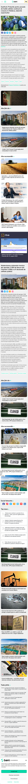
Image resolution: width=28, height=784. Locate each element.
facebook (3, 504)
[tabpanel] (14, 247)
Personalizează (14, 778)
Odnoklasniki (13, 33)
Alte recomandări (7, 156)
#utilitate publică (13, 373)
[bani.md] (15, 2)
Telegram (10, 33)
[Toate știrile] (5, 1)
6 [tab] (17, 261)
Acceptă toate (14, 771)
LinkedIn (5, 33)
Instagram (7, 504)
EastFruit (3, 46)
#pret (21, 81)
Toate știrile (5, 685)
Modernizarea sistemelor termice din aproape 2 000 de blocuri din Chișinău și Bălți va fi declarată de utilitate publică (13, 268)
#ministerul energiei (22, 373)
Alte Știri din (5, 108)
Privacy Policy (16, 781)
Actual (10, 15)
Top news (4, 509)
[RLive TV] (5, 235)
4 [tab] (14, 261)
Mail (15, 33)
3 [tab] (13, 261)
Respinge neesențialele (14, 775)
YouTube (21, 504)
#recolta (7, 81)
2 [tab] (12, 261)
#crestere (12, 81)
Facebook (2, 33)
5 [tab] (16, 261)
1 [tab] (10, 261)
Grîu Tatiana (14, 274)
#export (16, 81)
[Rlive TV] (26, 2)
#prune (2, 81)
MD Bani (13, 15)
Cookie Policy (9, 781)
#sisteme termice (4, 373)
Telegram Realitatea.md (14, 85)
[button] (26, 760)
